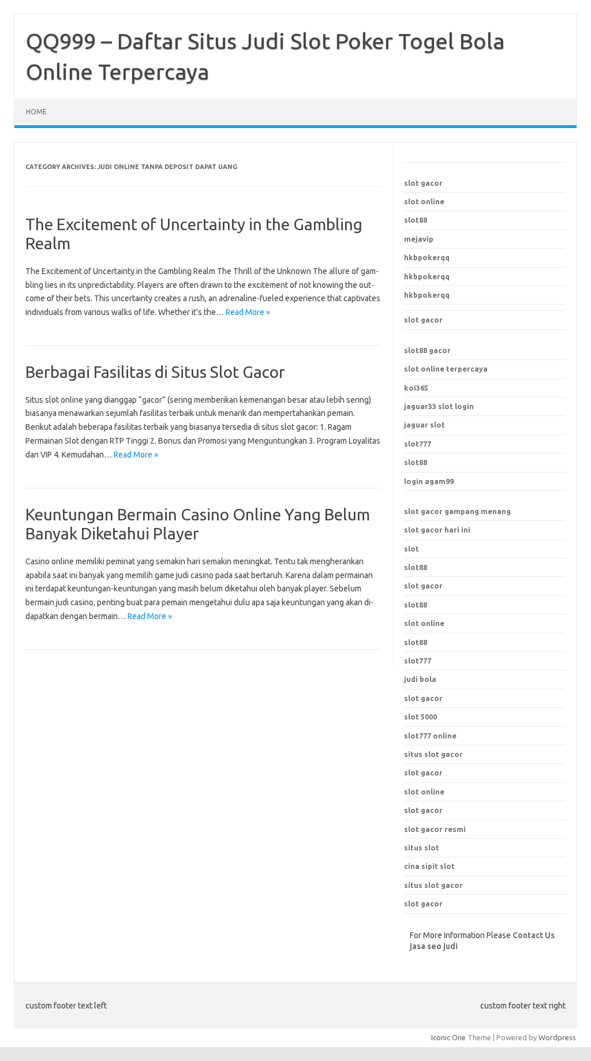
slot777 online (430, 736)
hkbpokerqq (427, 257)
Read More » (248, 312)
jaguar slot (424, 425)
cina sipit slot (429, 866)
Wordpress (557, 1037)
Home (36, 111)
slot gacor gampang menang (457, 511)
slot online (424, 201)
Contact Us (534, 935)
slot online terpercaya (446, 369)
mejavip (418, 239)
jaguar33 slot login (439, 406)
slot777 (417, 444)
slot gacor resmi (435, 829)
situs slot (421, 847)
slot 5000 (420, 717)
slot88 (415, 220)
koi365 (416, 388)
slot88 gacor (427, 350)
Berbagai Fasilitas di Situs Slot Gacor (155, 372)
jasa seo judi (434, 946)
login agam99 (429, 481)
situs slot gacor (433, 754)
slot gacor (423, 183)
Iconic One (448, 1037)
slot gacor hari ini (437, 530)
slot (411, 549)
